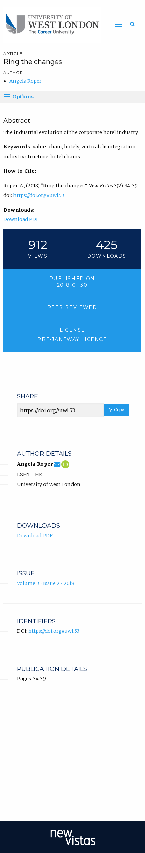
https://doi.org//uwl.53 (38, 195)
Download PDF (21, 219)
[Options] (7, 96)
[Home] (50, 25)
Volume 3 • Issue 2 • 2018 (45, 583)
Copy (118, 410)
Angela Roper (25, 81)
